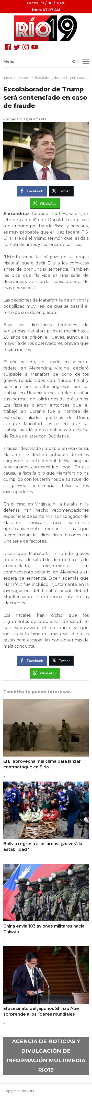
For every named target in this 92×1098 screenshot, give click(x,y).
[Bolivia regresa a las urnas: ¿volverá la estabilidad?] (46, 785)
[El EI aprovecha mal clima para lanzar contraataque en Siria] (46, 702)
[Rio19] (46, 28)
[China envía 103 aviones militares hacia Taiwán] (46, 867)
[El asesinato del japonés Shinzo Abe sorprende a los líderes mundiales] (46, 949)
